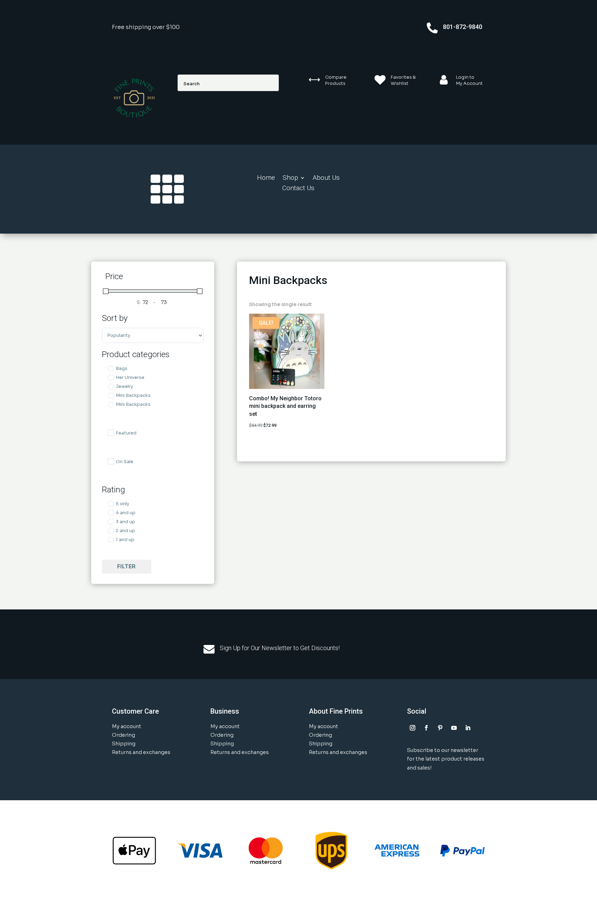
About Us (326, 178)
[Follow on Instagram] (412, 727)
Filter (126, 566)
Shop (290, 178)
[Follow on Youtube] (453, 727)
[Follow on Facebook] (426, 727)
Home (266, 178)
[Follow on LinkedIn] (467, 727)
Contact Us (298, 189)
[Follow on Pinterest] (440, 727)
